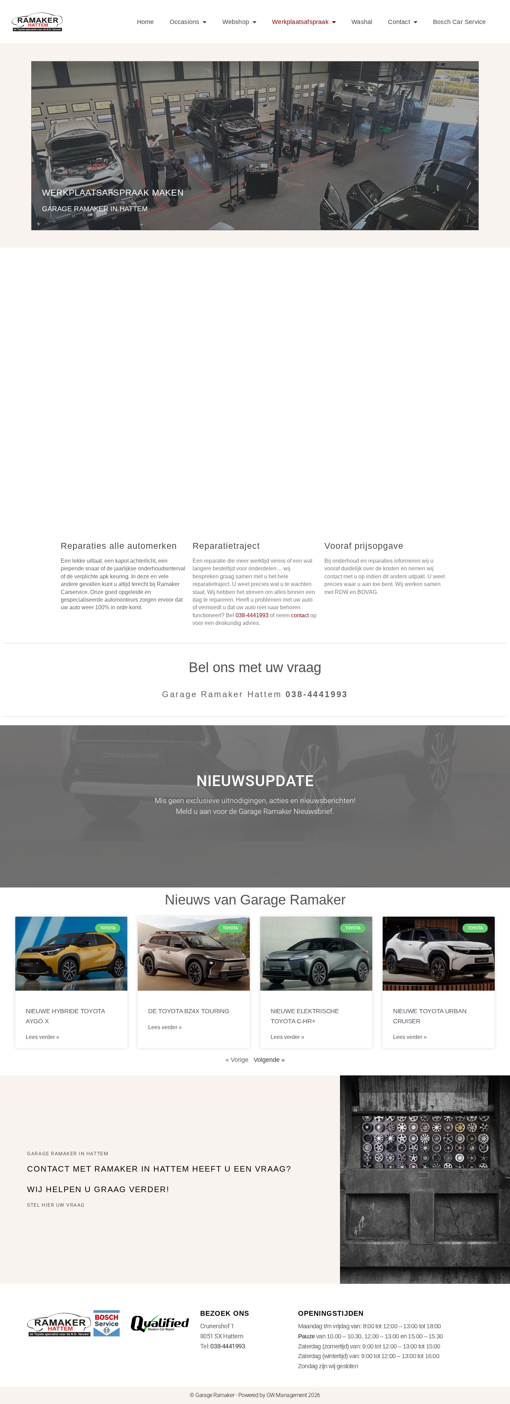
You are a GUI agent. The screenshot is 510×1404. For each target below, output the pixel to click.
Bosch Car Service (459, 21)
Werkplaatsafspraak (300, 21)
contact (300, 615)
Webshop (235, 21)
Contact (399, 21)
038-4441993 (227, 1346)
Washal (361, 21)
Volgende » (269, 1059)
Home (145, 21)
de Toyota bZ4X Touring (188, 1011)
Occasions (184, 21)
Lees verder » (42, 1037)
